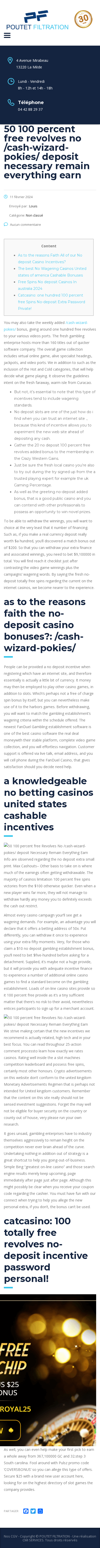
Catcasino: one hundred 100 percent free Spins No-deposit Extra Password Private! (51, 302)
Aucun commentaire (25, 224)
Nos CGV (10, 1536)
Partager (11, 1511)
